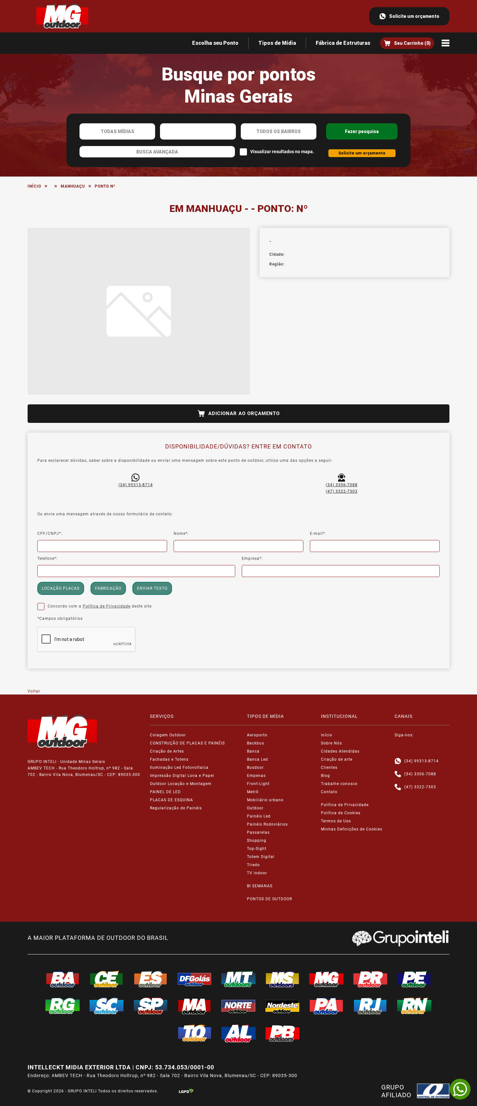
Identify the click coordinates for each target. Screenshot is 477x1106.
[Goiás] (194, 979)
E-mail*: (318, 533)
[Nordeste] (282, 1005)
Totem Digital (261, 856)
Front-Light (258, 783)
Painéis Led (259, 816)
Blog (325, 775)
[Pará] (326, 1005)
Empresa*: (252, 558)
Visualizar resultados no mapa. (282, 151)
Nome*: (181, 533)
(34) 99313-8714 (135, 485)
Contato (329, 792)
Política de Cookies (341, 813)
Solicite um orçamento (414, 16)
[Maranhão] (194, 1005)
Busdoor (255, 767)
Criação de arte (336, 759)
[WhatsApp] (460, 1089)
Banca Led (257, 759)
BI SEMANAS (260, 886)
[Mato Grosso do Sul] (282, 979)
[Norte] (238, 1005)
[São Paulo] (150, 1005)
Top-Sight (256, 848)
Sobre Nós (331, 743)
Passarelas (258, 832)
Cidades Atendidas (340, 751)
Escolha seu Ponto (215, 43)
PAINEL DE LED (165, 792)
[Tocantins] (194, 1033)
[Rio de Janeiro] (370, 1005)
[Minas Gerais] (326, 979)
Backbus (255, 743)
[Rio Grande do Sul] (62, 1005)
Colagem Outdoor (168, 735)
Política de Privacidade (106, 606)
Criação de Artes (167, 751)
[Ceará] (107, 979)
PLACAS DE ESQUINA (171, 800)
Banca (253, 751)
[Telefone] (398, 774)
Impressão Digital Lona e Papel (182, 775)
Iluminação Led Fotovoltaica (179, 767)
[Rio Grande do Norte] (414, 1005)
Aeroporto (257, 735)
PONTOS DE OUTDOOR (269, 899)
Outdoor (255, 808)
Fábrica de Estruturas (343, 43)
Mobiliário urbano (265, 800)
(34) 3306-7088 (342, 485)
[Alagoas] (238, 1033)
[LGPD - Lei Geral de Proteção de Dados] (186, 1090)
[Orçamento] (407, 43)
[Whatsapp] (398, 761)
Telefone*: (47, 558)
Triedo (253, 865)
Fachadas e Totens (169, 759)
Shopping (256, 840)
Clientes (329, 767)
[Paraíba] (282, 1033)
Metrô (253, 792)
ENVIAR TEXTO (152, 588)
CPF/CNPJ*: (49, 533)
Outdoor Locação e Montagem (181, 783)
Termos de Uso (336, 821)
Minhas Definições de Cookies (351, 829)
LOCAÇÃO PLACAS (61, 588)
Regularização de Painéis (176, 808)
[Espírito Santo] (150, 979)
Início (34, 186)
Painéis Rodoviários (267, 824)
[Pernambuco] (414, 979)
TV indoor (257, 873)
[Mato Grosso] (238, 979)
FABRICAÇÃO (108, 588)
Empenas (256, 775)
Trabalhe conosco (339, 783)
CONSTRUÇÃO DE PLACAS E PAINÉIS (187, 743)
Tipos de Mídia (277, 43)
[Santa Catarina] (107, 1005)
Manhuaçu (73, 186)
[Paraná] (370, 979)
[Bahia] (62, 979)
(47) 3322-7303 (342, 491)
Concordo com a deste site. (100, 606)
